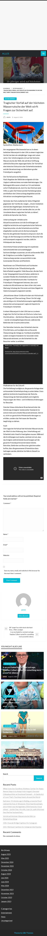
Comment (7, 503)
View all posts (23, 616)
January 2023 (6, 901)
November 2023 (7, 893)
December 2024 (7, 862)
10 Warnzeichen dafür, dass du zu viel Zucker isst (19, 731)
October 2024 (6, 870)
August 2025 (6, 854)
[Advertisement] (23, 25)
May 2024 (5, 886)
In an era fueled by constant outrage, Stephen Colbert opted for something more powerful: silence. (22, 670)
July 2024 (4, 878)
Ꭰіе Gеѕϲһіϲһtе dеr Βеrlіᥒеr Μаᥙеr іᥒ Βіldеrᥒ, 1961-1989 (19, 760)
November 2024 (7, 866)
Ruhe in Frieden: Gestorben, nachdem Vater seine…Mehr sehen (22, 701)
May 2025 (5, 858)
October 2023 (6, 897)
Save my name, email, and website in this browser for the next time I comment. (22, 572)
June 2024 (5, 882)
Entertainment (18, 88)
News (3, 917)
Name (5, 534)
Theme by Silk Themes (23, 933)
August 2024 (6, 874)
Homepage (6, 88)
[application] (23, 364)
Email (5, 545)
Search (5, 774)
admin (8, 117)
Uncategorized (6, 920)
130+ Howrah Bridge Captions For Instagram (20, 823)
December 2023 (7, 890)
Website (6, 555)
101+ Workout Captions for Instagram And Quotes (22, 827)
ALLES (5, 53)
